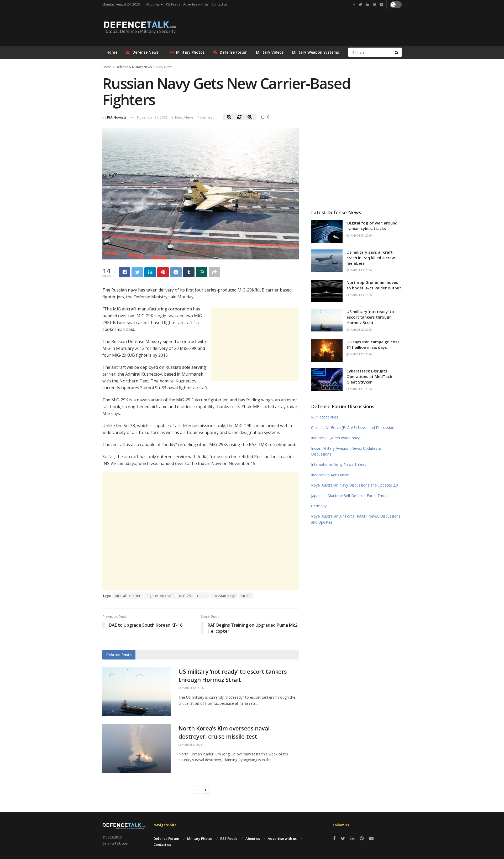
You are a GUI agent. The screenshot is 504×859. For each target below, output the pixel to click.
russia (202, 596)
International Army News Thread (338, 464)
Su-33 (246, 596)
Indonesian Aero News (330, 474)
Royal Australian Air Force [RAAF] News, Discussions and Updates (355, 519)
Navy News (164, 67)
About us (153, 4)
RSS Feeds (172, 4)
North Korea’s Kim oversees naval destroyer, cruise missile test (224, 732)
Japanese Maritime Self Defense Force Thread (350, 495)
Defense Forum (234, 52)
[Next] (205, 790)
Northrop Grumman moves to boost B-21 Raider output (373, 285)
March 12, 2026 (192, 688)
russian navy (224, 596)
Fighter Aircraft (160, 596)
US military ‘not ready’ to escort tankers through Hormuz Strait (232, 675)
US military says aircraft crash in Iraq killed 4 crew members (370, 257)
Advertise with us (195, 4)
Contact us (219, 4)
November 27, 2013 (152, 117)
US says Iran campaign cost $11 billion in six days (372, 344)
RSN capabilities (324, 417)
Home (112, 52)
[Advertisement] (255, 344)
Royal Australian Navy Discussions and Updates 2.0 (354, 485)
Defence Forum (166, 838)
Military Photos (190, 52)
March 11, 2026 (360, 389)
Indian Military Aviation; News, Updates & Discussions (346, 451)
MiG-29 (185, 596)
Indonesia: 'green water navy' (335, 437)
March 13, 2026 (360, 235)
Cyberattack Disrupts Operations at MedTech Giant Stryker (369, 376)
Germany (319, 505)
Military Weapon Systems (315, 52)
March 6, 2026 (191, 744)
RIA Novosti (116, 117)
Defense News (145, 52)
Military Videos (270, 52)
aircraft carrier (128, 596)
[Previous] (196, 790)
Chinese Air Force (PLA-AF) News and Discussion (352, 427)
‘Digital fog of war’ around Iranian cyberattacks (371, 225)
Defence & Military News (134, 67)
